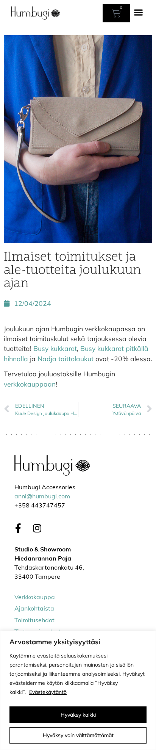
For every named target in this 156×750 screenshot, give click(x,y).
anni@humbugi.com (42, 497)
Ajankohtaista (34, 609)
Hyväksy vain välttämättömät (78, 735)
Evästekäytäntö (48, 692)
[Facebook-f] (18, 528)
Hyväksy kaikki (78, 714)
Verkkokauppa (34, 598)
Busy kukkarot (55, 348)
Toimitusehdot (34, 621)
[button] (138, 12)
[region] (78, 690)
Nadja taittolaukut (65, 358)
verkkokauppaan (30, 384)
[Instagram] (37, 528)
